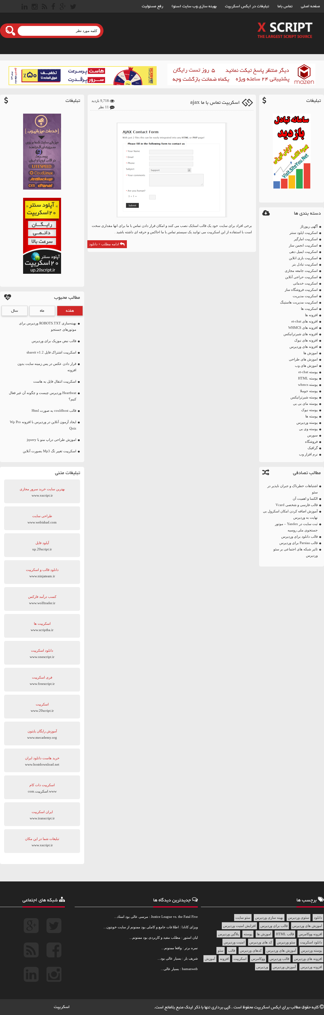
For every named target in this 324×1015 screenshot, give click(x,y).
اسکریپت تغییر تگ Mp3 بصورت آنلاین (49, 451)
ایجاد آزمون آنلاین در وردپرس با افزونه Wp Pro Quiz (43, 425)
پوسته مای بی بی (305, 403)
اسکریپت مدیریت (305, 296)
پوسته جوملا (309, 391)
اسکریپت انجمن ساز (303, 245)
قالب (231, 950)
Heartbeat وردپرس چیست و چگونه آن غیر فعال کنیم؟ (42, 396)
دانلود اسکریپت (311, 942)
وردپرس (262, 967)
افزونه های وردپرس (304, 346)
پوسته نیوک (309, 410)
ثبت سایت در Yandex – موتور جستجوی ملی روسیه (296, 527)
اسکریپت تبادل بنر (305, 264)
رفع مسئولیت (152, 6)
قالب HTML (285, 934)
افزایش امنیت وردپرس (239, 926)
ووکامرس (258, 959)
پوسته (248, 934)
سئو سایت (242, 917)
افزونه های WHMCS (303, 327)
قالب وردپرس (279, 959)
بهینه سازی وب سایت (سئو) (194, 6)
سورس (312, 435)
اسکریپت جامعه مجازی (301, 271)
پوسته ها (311, 416)
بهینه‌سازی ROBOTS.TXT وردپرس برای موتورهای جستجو (47, 326)
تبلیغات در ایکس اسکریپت (247, 6)
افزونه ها (311, 315)
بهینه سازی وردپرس (269, 917)
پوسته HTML (308, 378)
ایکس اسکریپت (268, 1007)
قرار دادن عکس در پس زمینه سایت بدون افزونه (46, 367)
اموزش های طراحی (303, 359)
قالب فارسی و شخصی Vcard (297, 505)
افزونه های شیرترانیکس (301, 334)
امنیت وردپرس (234, 942)
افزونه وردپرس (311, 967)
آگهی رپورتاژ (309, 226)
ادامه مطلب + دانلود (104, 244)
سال (14, 311)
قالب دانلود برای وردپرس (299, 536)
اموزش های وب (306, 365)
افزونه (224, 959)
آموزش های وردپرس (281, 950)
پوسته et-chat (308, 372)
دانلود (318, 917)
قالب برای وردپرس (274, 926)
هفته (70, 311)
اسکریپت (240, 959)
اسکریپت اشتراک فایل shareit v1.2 (51, 352)
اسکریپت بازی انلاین (303, 258)
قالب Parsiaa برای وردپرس (298, 543)
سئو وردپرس (286, 942)
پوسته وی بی (308, 429)
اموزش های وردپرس (307, 926)
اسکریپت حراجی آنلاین (301, 277)
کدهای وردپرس (251, 950)
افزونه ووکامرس (310, 934)
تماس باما (285, 6)
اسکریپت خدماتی (305, 283)
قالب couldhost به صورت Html (54, 410)
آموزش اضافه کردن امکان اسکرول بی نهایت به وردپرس (290, 514)
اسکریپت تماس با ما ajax (215, 102)
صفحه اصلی (310, 6)
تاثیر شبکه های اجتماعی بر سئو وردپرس (295, 552)
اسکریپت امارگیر (306, 239)
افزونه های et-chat (304, 321)
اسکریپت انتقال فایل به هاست (54, 381)
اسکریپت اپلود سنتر (304, 233)
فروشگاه (311, 441)
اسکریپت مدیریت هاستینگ (299, 302)
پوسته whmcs (308, 384)
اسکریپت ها (309, 308)
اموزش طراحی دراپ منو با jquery (51, 440)
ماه (42, 311)
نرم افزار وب (308, 454)
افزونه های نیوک (306, 340)
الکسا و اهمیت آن (305, 498)
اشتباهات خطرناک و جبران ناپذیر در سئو (292, 489)
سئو (220, 950)
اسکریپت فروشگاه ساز (301, 289)
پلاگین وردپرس (228, 934)
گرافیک (313, 448)
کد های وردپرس (260, 942)
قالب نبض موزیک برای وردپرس (54, 341)
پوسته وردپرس (307, 422)
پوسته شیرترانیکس (304, 397)
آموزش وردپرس (284, 967)
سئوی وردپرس (298, 917)
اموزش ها (310, 353)
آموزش (210, 959)
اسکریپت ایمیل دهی (303, 252)
